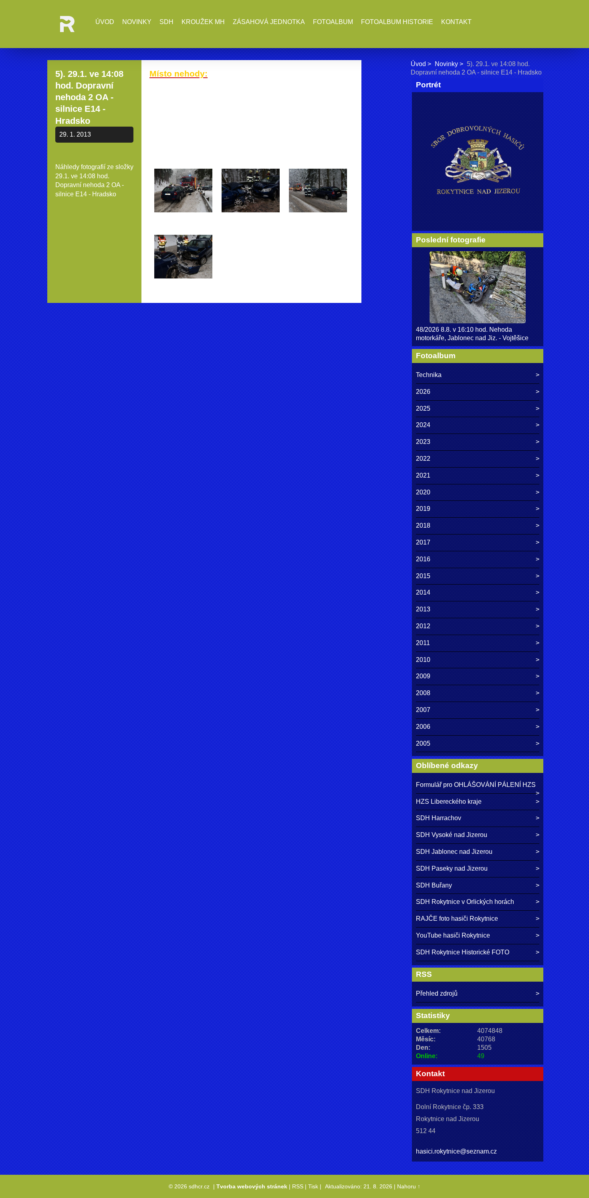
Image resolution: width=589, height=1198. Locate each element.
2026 (423, 391)
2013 (423, 609)
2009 (423, 676)
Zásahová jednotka (269, 21)
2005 (423, 743)
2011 (423, 642)
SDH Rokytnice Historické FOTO (462, 952)
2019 (423, 508)
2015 (423, 576)
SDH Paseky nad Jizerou (452, 868)
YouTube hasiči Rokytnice (453, 935)
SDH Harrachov (438, 818)
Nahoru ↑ (408, 1186)
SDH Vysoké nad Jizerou (451, 834)
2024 (423, 425)
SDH (166, 21)
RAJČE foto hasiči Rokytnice (457, 918)
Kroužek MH (203, 21)
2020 (423, 492)
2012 (423, 626)
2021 (423, 475)
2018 (423, 525)
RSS (297, 1186)
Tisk (313, 1186)
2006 (423, 726)
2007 (423, 709)
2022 (423, 458)
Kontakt (456, 21)
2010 (423, 659)
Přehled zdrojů (437, 993)
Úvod (104, 21)
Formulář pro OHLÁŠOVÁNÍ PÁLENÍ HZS (476, 784)
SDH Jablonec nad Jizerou (454, 851)
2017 (423, 542)
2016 (423, 559)
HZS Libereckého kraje (449, 801)
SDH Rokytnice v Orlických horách (465, 901)
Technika (429, 374)
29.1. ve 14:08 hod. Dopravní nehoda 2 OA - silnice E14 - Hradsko (89, 185)
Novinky (136, 21)
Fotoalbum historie (397, 21)
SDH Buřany (434, 885)
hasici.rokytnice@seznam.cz (456, 1151)
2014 (423, 592)
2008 (423, 693)
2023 (423, 441)
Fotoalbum (333, 21)
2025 (423, 408)
